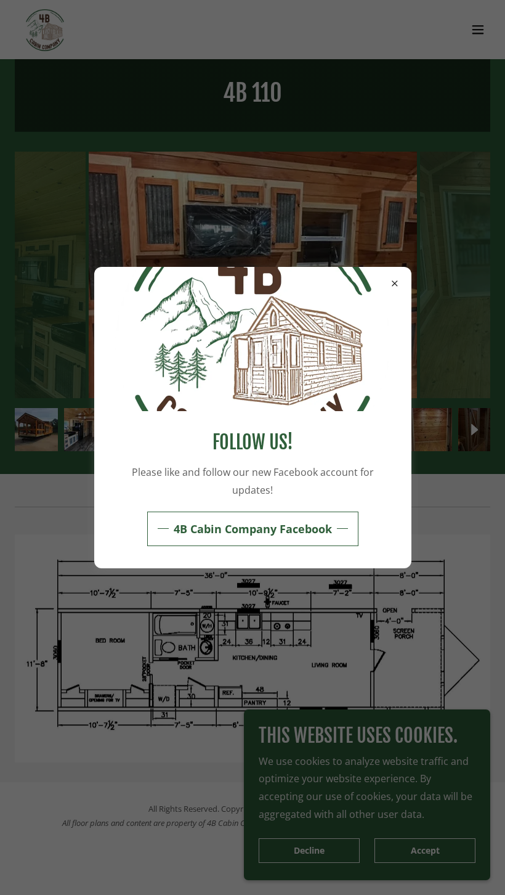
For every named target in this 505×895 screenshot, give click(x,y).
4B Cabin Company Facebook (253, 528)
